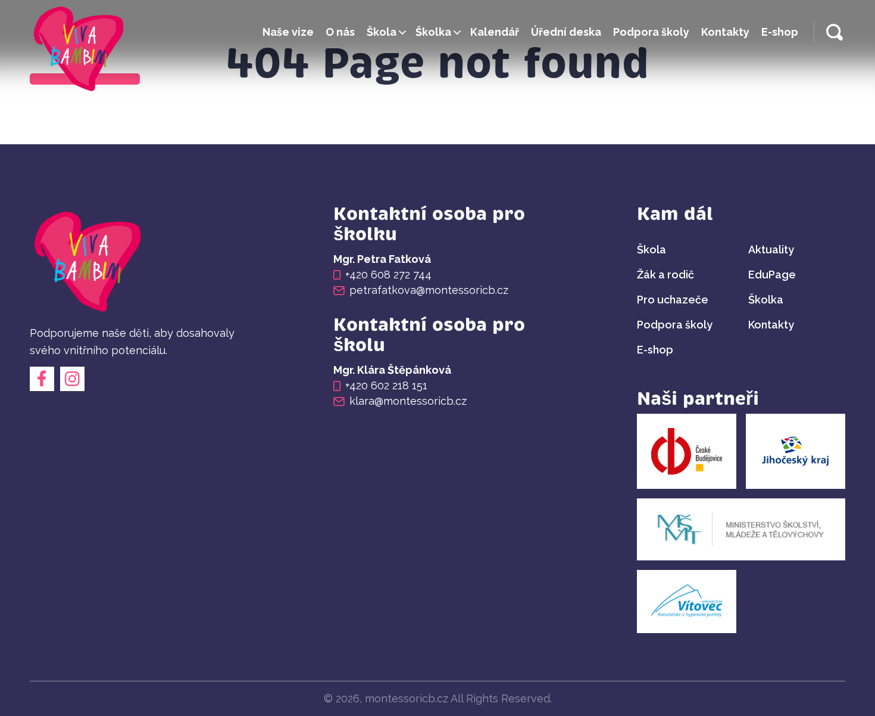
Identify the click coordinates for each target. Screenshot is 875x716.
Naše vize (288, 32)
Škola (381, 32)
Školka (433, 32)
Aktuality (771, 249)
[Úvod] (80, 51)
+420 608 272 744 (388, 274)
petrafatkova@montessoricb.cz (428, 290)
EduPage (772, 274)
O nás (340, 32)
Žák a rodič (665, 274)
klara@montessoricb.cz (408, 401)
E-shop (779, 32)
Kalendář (494, 32)
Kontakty (725, 32)
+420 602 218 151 (386, 385)
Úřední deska (566, 32)
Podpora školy (651, 32)
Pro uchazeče (672, 299)
